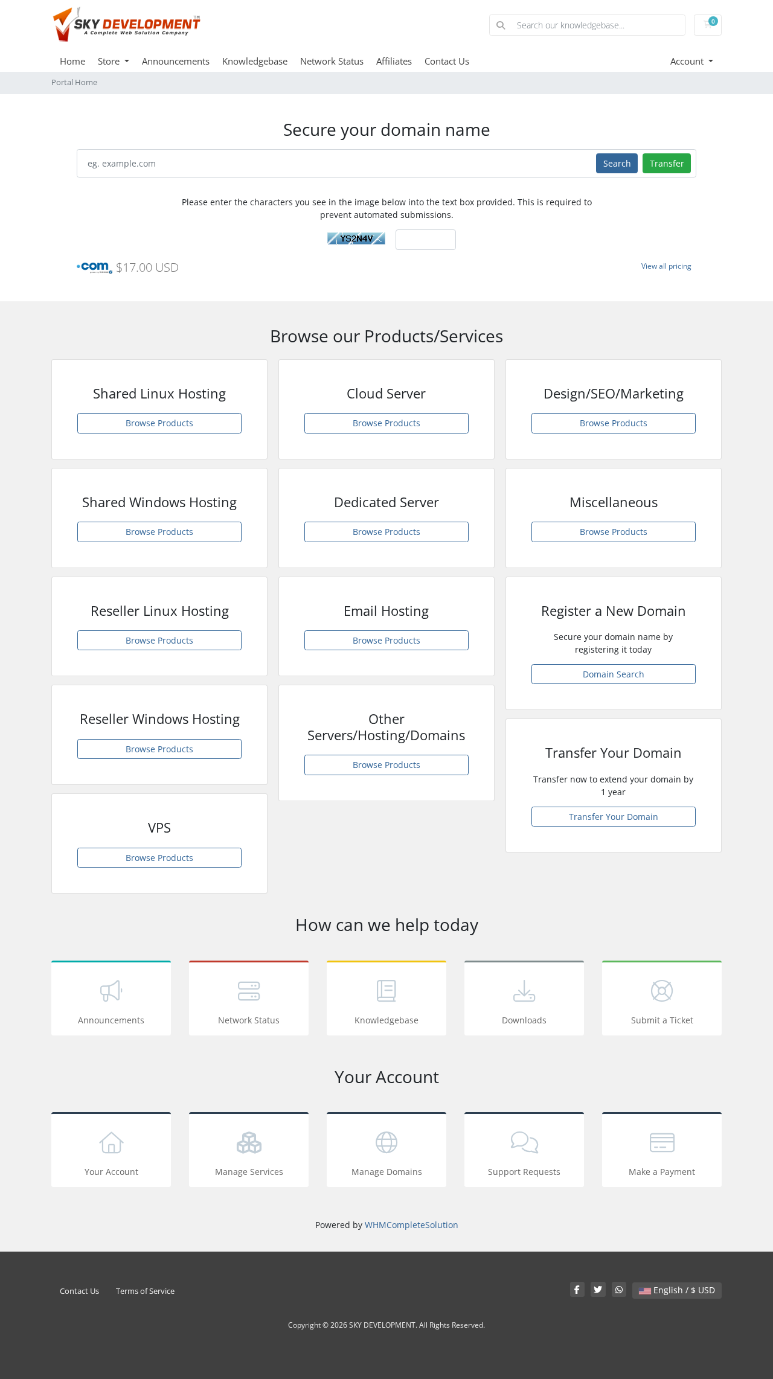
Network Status (332, 61)
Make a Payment (662, 1171)
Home (72, 61)
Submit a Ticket (662, 1020)
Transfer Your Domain (613, 816)
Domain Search (613, 674)
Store (110, 61)
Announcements (176, 61)
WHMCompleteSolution (411, 1224)
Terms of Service (145, 1291)
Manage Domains (386, 1171)
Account (688, 61)
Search (617, 163)
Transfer (667, 163)
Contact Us (447, 61)
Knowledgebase (254, 61)
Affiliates (394, 61)
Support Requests (524, 1171)
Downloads (524, 1020)
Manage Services (249, 1171)
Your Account (111, 1171)
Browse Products (159, 423)
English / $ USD (683, 1290)
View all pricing (666, 266)
